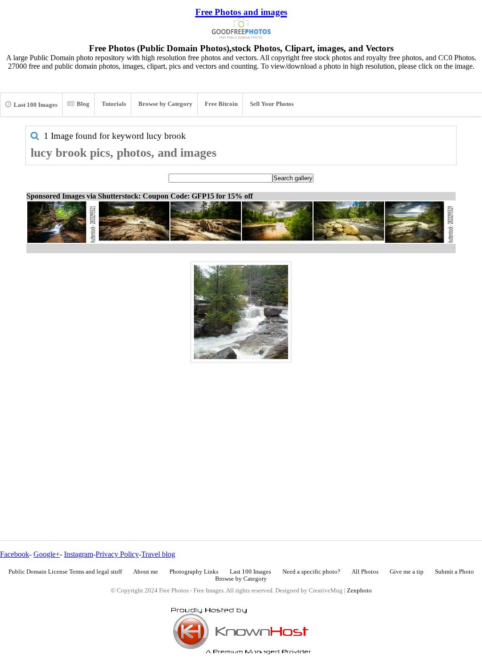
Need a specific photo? (311, 571)
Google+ (46, 554)
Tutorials (114, 104)
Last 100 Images (35, 105)
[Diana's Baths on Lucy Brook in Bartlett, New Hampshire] (241, 312)
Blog (83, 104)
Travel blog (158, 554)
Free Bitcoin (221, 104)
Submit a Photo (454, 571)
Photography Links (193, 571)
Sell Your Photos (272, 104)
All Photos (365, 571)
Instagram (78, 554)
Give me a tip (407, 571)
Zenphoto (359, 590)
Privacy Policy (117, 554)
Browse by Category (165, 104)
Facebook (14, 554)
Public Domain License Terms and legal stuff (65, 571)
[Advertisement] (241, 431)
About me (145, 571)
